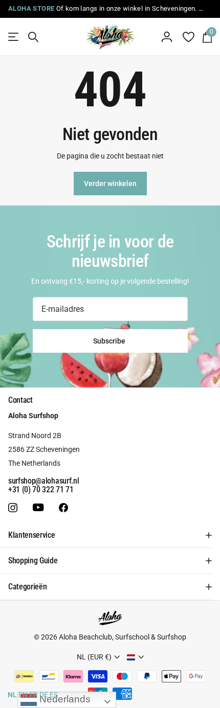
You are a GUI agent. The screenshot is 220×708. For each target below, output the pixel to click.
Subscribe (110, 341)
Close (110, 535)
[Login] (167, 37)
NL (12, 695)
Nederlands (64, 699)
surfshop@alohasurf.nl (43, 481)
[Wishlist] (188, 37)
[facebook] (63, 507)
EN (23, 695)
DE (43, 695)
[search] (33, 37)
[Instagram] (12, 507)
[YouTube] (38, 508)
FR (33, 695)
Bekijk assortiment (14, 37)
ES (54, 695)
